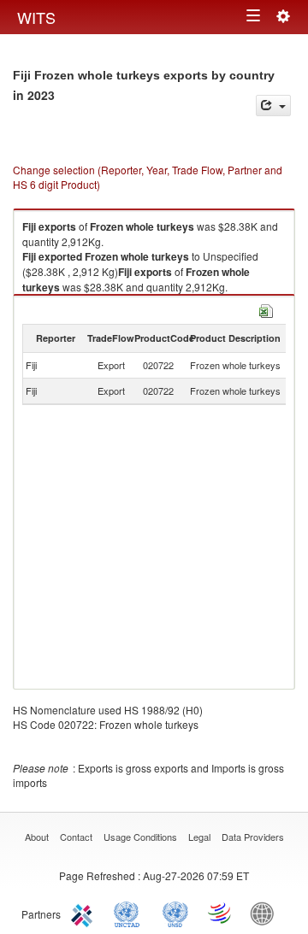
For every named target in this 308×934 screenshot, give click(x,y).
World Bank (266, 913)
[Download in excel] (266, 309)
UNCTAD (130, 913)
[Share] (273, 105)
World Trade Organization (221, 913)
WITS (36, 17)
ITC (85, 913)
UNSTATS (175, 913)
